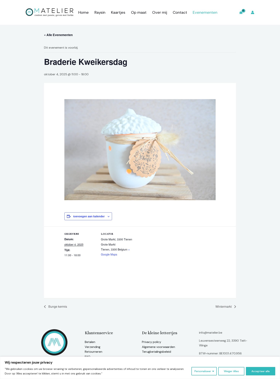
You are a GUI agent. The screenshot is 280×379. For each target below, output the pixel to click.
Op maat (138, 12)
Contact (180, 12)
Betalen (90, 342)
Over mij (159, 12)
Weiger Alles (231, 371)
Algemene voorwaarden (158, 347)
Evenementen (205, 12)
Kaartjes (118, 12)
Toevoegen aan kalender (89, 216)
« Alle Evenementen (58, 35)
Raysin (99, 12)
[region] (140, 368)
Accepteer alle (260, 371)
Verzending (92, 347)
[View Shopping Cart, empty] (241, 12)
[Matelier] (49, 12)
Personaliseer (202, 371)
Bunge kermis (57, 306)
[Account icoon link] (252, 12)
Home (83, 12)
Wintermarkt (223, 306)
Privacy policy (151, 342)
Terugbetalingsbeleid (156, 352)
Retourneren (93, 352)
